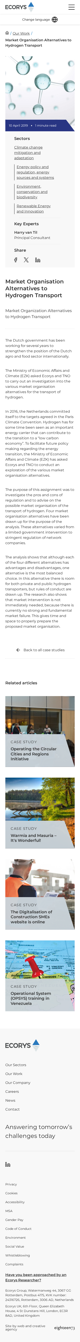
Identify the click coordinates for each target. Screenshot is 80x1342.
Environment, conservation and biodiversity (32, 191)
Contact (12, 1109)
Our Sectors (15, 1065)
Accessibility (15, 1202)
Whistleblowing (17, 1255)
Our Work (13, 1074)
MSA (8, 1211)
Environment (15, 1238)
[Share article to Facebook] (15, 260)
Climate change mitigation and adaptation (28, 152)
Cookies (11, 1193)
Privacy (11, 1184)
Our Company (17, 1083)
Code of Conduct (18, 1229)
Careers (12, 1091)
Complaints (14, 1264)
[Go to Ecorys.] (7, 33)
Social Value (14, 1246)
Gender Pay (14, 1220)
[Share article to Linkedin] (37, 260)
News (10, 1100)
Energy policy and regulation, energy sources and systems (35, 172)
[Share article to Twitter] (26, 260)
